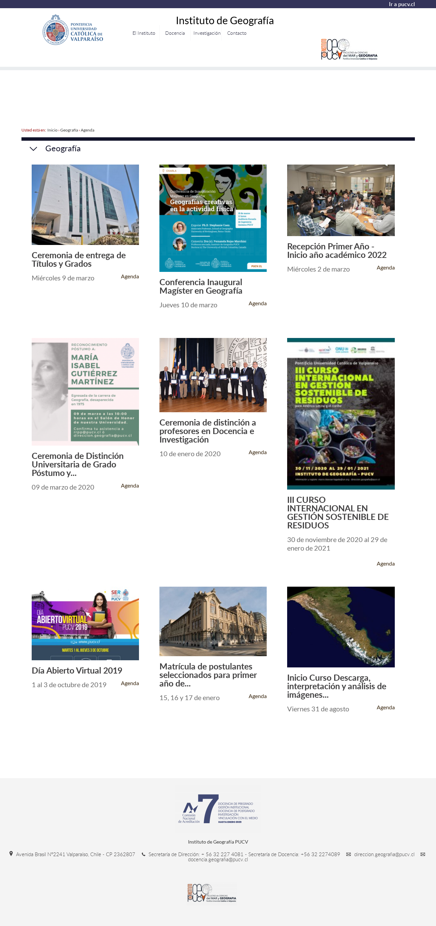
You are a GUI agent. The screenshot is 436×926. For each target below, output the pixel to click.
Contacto (237, 33)
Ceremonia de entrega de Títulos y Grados (79, 259)
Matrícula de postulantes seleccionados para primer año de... (207, 674)
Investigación (207, 33)
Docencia (175, 33)
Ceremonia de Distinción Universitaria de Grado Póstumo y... (78, 464)
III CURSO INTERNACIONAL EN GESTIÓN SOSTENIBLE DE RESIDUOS (338, 512)
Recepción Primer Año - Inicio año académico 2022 (337, 250)
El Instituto (144, 33)
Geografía (69, 130)
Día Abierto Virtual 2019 (77, 670)
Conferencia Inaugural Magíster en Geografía (201, 286)
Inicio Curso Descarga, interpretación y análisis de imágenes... (336, 686)
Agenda (87, 130)
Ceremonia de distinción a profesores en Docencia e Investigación (207, 430)
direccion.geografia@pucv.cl (384, 854)
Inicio (52, 130)
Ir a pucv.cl (402, 4)
